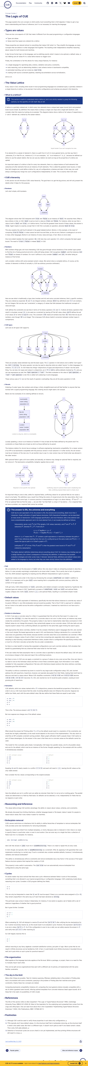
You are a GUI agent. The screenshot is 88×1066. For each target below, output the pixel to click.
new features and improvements (48, 1063)
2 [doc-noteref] (27, 854)
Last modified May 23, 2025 (13, 1041)
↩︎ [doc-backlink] (66, 1020)
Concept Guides (10, 13)
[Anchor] (6, 30)
